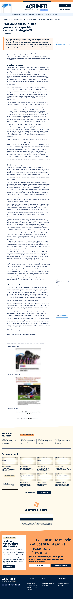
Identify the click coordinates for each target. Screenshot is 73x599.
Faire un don (65, 5)
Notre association (16, 14)
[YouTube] (9, 585)
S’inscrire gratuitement (36, 519)
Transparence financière (48, 583)
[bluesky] (16, 585)
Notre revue (48, 14)
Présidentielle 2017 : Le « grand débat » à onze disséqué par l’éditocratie (45, 442)
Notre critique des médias (28, 14)
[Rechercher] (60, 14)
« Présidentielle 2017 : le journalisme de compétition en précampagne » (63, 44)
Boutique (55, 14)
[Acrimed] (36, 7)
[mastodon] (19, 585)
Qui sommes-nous (46, 581)
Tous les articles (44, 492)
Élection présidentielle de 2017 (17, 19)
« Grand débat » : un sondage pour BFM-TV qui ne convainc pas (28, 442)
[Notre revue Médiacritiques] (8, 9)
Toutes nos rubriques (32, 581)
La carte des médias (32, 585)
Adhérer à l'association (61, 565)
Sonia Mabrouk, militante (8, 480)
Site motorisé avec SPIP (43, 593)
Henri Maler (8, 33)
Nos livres (29, 589)
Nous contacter (46, 585)
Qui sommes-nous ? (9, 566)
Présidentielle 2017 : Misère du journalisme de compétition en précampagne (9, 442)
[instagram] (12, 585)
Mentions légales (28, 593)
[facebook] (3, 585)
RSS (35, 593)
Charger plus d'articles (29, 492)
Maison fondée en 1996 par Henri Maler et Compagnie (36, 595)
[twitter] (6, 585)
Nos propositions (39, 14)
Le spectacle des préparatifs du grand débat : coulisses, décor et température (63, 442)
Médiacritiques (31, 583)
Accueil (5, 19)
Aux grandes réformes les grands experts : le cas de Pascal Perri (9, 486)
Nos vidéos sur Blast (32, 587)
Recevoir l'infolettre (65, 9)
